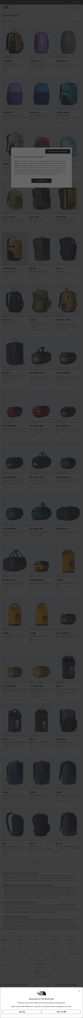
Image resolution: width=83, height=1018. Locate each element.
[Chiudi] (79, 991)
